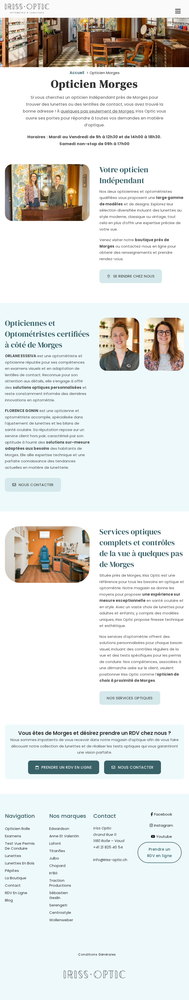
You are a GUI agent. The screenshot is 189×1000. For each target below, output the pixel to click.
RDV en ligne (16, 892)
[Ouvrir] (178, 11)
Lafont (55, 843)
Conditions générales (97, 954)
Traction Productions (60, 883)
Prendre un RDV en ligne (66, 767)
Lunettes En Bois (19, 863)
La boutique (15, 878)
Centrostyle (60, 912)
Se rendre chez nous (134, 276)
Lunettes (13, 855)
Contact (13, 885)
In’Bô (53, 873)
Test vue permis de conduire (20, 846)
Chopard (57, 865)
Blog (9, 900)
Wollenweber (61, 920)
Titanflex (57, 850)
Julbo (54, 858)
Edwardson (59, 828)
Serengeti (58, 905)
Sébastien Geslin (58, 895)
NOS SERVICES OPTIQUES (130, 698)
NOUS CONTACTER (36, 484)
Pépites (12, 870)
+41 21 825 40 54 (108, 847)
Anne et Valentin (64, 836)
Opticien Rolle (17, 828)
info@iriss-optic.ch (110, 859)
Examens (13, 836)
